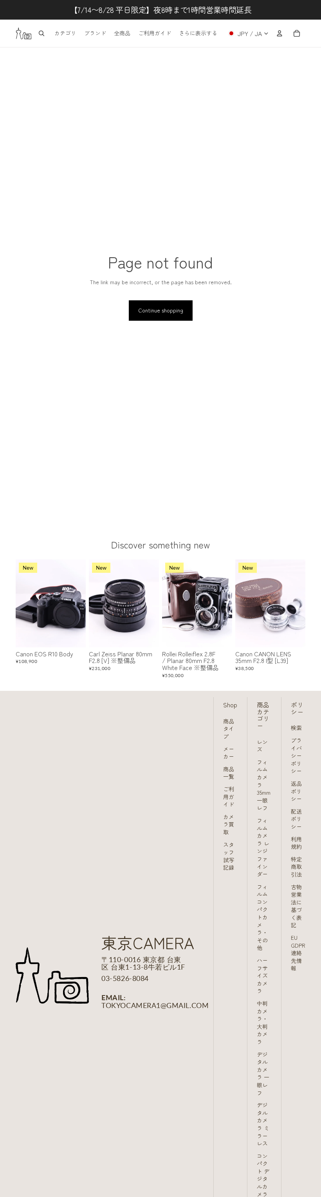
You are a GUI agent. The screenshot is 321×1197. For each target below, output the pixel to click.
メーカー (228, 753)
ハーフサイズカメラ (262, 975)
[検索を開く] (41, 33)
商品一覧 (228, 773)
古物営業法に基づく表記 (296, 906)
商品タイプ (228, 728)
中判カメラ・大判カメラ (262, 1022)
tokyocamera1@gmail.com (155, 1005)
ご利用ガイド (228, 796)
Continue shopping (160, 310)
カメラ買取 (228, 824)
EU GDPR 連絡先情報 (298, 953)
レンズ (262, 746)
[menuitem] (198, 33)
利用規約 (296, 843)
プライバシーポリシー (296, 755)
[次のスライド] (80, 603)
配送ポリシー (296, 818)
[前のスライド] (22, 603)
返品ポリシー (296, 791)
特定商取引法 (296, 866)
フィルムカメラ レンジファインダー (263, 847)
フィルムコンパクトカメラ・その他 (262, 917)
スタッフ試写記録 (228, 856)
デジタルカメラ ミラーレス (263, 1124)
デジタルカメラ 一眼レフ (263, 1073)
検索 (296, 728)
